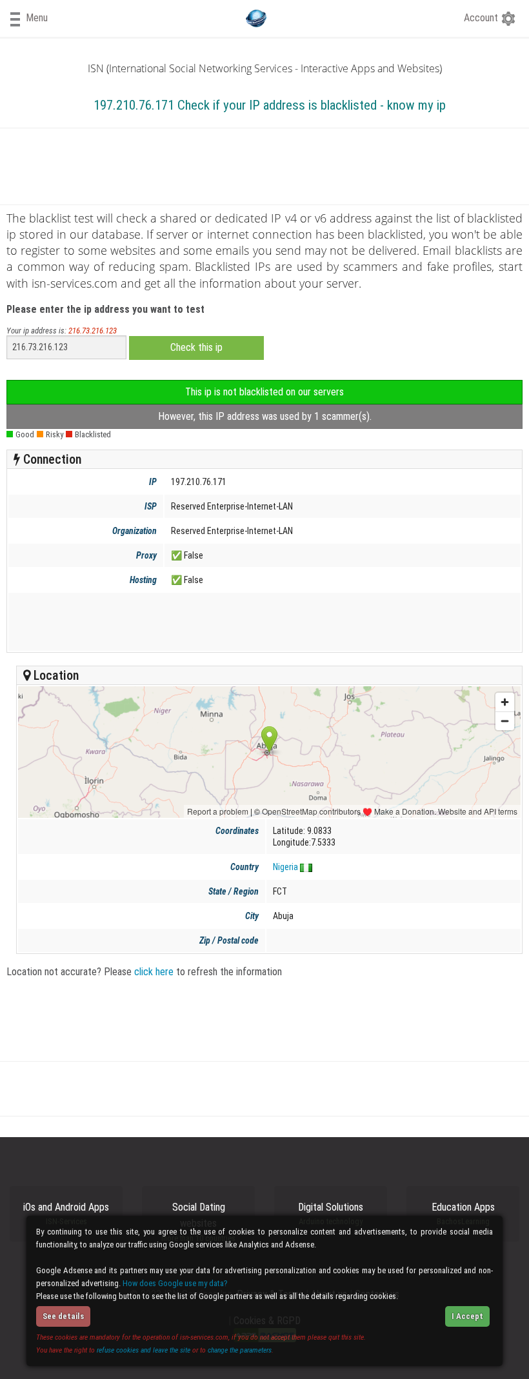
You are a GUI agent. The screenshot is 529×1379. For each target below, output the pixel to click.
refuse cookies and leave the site (143, 1349)
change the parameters (240, 1349)
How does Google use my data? (175, 1283)
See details (63, 1316)
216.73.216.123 (92, 330)
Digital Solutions (330, 1214)
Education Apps (463, 1214)
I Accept (467, 1316)
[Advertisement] (261, 622)
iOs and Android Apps (66, 1214)
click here (154, 972)
